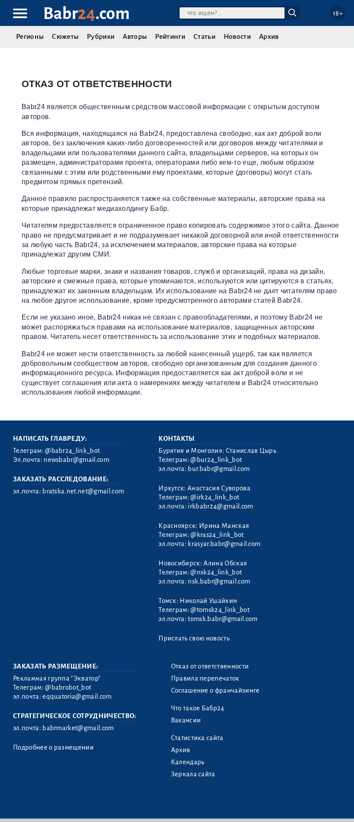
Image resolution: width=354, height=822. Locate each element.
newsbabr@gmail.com (76, 459)
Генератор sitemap (209, 804)
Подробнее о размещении (53, 747)
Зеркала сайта (193, 774)
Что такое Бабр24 (197, 708)
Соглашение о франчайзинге (215, 690)
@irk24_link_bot (214, 497)
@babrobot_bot (68, 687)
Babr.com (86, 13)
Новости (237, 37)
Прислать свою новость (194, 638)
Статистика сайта (197, 737)
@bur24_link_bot (216, 459)
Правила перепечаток (205, 678)
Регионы (30, 37)
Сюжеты (65, 37)
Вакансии (186, 720)
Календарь (188, 762)
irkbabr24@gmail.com (220, 506)
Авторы (135, 37)
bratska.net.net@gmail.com (83, 491)
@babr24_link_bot (72, 450)
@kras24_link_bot (216, 534)
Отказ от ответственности (210, 666)
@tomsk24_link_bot (219, 609)
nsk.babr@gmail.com (219, 581)
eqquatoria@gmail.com (76, 696)
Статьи (204, 37)
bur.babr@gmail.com (219, 468)
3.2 (66, 804)
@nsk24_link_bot (216, 572)
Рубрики (100, 37)
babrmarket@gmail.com (78, 728)
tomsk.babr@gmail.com (222, 618)
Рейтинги (170, 37)
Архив (269, 37)
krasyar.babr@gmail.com (224, 543)
